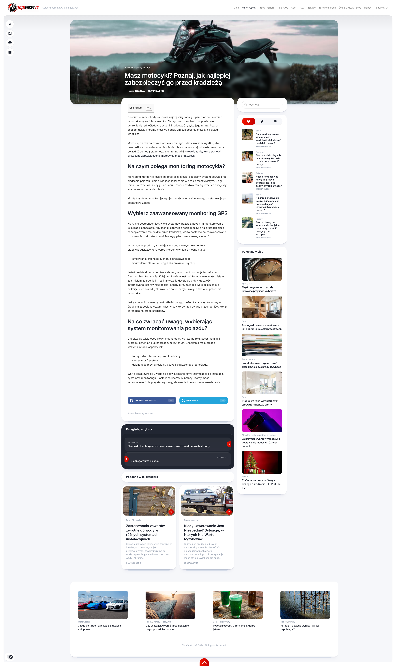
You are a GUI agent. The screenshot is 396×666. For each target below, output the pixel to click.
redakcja (137, 91)
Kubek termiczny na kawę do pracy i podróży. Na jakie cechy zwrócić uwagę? (269, 181)
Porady (146, 67)
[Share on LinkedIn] (10, 52)
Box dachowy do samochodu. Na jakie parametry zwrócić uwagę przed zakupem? (268, 228)
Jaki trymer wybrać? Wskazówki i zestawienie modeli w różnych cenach (261, 442)
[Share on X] (10, 24)
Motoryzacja (249, 7)
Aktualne (246, 435)
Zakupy (312, 7)
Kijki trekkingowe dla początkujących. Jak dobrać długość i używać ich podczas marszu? (268, 203)
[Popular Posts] (262, 121)
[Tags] (275, 121)
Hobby (367, 7)
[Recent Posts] (248, 121)
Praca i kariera (266, 7)
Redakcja (379, 7)
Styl (302, 7)
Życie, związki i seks (350, 7)
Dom (236, 7)
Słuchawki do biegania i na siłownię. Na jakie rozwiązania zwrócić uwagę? (268, 160)
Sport (294, 7)
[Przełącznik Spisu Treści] (147, 108)
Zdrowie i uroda (327, 7)
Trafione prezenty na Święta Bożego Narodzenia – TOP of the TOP (261, 484)
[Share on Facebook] (10, 33)
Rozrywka (283, 7)
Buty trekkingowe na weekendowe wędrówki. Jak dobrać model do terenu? (268, 139)
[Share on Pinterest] (10, 43)
